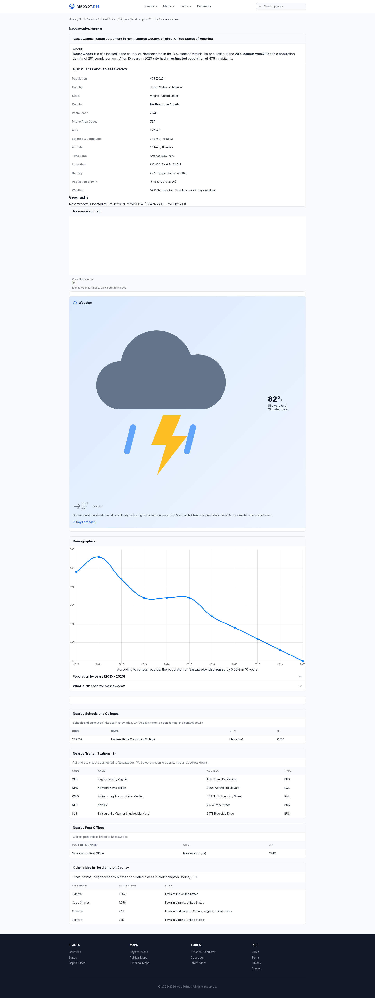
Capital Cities (77, 963)
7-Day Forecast (84, 522)
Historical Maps (139, 963)
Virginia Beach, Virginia (112, 779)
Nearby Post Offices (88, 828)
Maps (167, 6)
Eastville (77, 919)
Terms (256, 957)
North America (88, 19)
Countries (75, 952)
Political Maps (138, 957)
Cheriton (77, 911)
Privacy (256, 963)
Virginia (124, 19)
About (255, 952)
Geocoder (197, 957)
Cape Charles (81, 902)
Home (72, 19)
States (73, 957)
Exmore (77, 894)
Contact (257, 968)
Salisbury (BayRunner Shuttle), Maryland (123, 813)
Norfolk (102, 805)
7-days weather (205, 190)
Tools (184, 6)
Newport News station (112, 787)
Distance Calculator (203, 952)
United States (108, 19)
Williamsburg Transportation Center (120, 796)
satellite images (116, 287)
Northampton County (144, 19)
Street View (198, 963)
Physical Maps (139, 952)
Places (149, 6)
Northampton (152, 54)
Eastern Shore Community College (133, 739)
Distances (204, 6)
